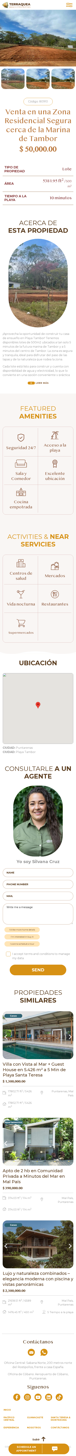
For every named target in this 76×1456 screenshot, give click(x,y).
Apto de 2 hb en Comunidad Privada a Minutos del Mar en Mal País (34, 1176)
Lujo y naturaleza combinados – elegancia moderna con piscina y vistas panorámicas (38, 1279)
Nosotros (34, 1427)
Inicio (7, 1409)
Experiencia (11, 1427)
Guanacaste (35, 1417)
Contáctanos (60, 1427)
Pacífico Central (9, 1418)
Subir (36, 1439)
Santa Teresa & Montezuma (60, 1418)
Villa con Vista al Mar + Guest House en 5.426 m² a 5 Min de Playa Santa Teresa (34, 1070)
